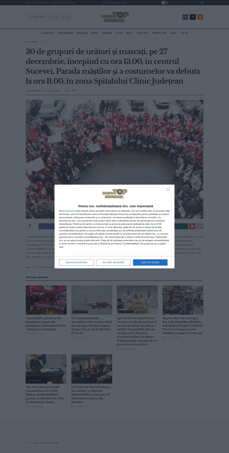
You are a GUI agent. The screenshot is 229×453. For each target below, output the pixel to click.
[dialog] (114, 227)
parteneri (69, 211)
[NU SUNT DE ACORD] (168, 190)
